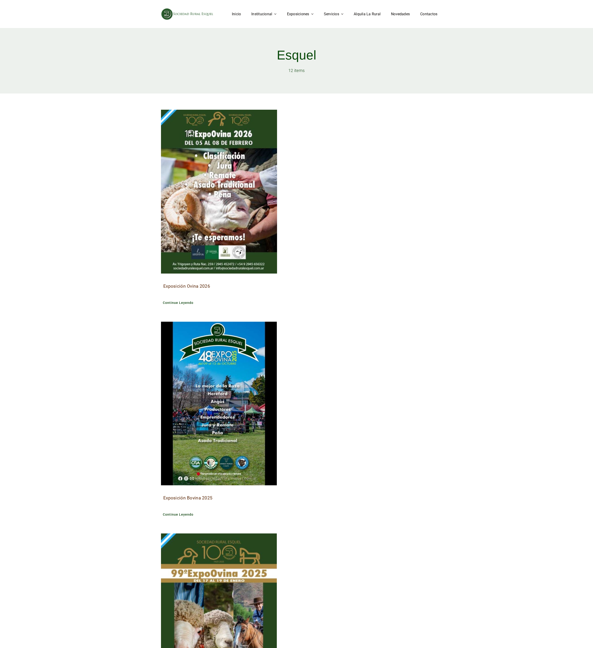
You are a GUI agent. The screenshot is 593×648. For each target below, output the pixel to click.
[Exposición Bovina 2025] (296, 404)
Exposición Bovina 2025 (187, 498)
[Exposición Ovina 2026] (296, 192)
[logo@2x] (187, 10)
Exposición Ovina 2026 (186, 286)
